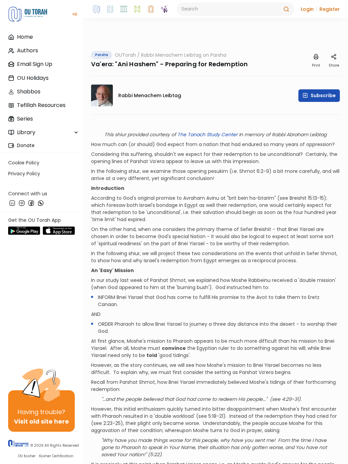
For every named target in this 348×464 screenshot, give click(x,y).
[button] (307, 9)
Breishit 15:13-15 (307, 198)
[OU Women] (164, 9)
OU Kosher (27, 456)
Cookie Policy (23, 162)
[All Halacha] (123, 9)
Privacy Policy (24, 173)
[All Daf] (150, 9)
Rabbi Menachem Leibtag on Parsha (183, 55)
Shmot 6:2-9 (254, 171)
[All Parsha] (137, 9)
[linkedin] (12, 203)
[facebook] (31, 203)
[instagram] (22, 203)
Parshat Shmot (168, 280)
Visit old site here (41, 421)
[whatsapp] (41, 203)
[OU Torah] (96, 9)
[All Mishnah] (110, 9)
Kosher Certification (56, 456)
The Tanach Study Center (207, 134)
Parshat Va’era (147, 161)
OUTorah (125, 55)
